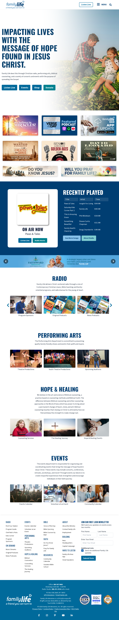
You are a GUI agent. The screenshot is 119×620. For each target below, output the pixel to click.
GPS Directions (49, 595)
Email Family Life (61, 595)
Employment (66, 532)
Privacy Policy (37, 609)
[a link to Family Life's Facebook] (39, 615)
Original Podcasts (12, 553)
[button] (8, 305)
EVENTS (59, 458)
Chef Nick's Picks (12, 532)
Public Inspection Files (62, 609)
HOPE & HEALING (59, 389)
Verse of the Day (49, 526)
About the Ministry (68, 526)
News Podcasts (11, 556)
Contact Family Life (68, 529)
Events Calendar (30, 526)
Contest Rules (48, 609)
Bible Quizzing (49, 529)
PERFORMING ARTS (59, 335)
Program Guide (11, 529)
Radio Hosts (40, 240)
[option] (26, 306)
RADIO (59, 278)
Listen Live (86, 4)
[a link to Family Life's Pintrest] (55, 615)
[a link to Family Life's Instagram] (47, 615)
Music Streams (11, 549)
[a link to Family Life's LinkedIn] (72, 615)
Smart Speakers (68, 560)
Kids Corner (10, 536)
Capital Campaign (68, 546)
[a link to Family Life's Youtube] (63, 615)
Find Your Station (12, 526)
